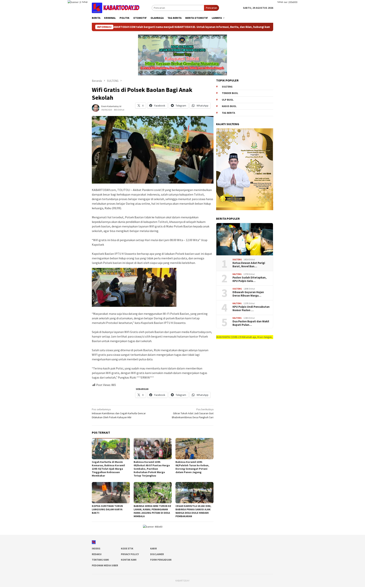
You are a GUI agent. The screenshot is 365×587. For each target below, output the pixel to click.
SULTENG (237, 259)
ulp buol (227, 99)
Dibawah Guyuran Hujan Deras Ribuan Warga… (248, 293)
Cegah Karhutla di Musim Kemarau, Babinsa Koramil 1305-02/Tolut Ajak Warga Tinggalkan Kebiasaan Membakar (108, 468)
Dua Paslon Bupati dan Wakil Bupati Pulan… (250, 323)
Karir (153, 548)
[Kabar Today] (115, 7)
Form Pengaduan (160, 559)
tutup (84, 1)
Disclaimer (157, 554)
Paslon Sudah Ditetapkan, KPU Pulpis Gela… (249, 279)
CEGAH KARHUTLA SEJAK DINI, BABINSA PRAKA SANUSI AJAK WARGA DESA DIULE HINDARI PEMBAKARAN (193, 511)
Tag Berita (228, 112)
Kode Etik (127, 548)
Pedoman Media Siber (105, 565)
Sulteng (227, 86)
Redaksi (97, 554)
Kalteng (237, 274)
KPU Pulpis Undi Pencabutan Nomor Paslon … (251, 308)
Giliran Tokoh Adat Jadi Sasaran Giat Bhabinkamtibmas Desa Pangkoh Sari (192, 413)
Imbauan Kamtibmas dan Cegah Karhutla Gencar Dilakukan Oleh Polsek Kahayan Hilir (119, 413)
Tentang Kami (100, 559)
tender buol (230, 93)
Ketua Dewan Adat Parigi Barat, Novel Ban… (248, 264)
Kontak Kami (128, 559)
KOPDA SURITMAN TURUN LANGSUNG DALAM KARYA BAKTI (107, 509)
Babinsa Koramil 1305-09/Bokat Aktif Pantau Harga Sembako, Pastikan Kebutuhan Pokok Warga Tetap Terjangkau (152, 468)
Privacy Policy (130, 554)
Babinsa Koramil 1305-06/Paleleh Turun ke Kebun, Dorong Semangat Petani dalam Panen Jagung (192, 467)
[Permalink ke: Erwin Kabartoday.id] (95, 107)
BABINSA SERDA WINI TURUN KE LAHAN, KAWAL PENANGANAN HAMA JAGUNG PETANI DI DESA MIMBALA (152, 511)
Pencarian (211, 7)
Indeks (96, 548)
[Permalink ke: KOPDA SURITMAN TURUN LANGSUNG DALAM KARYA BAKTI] (111, 492)
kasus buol (229, 106)
